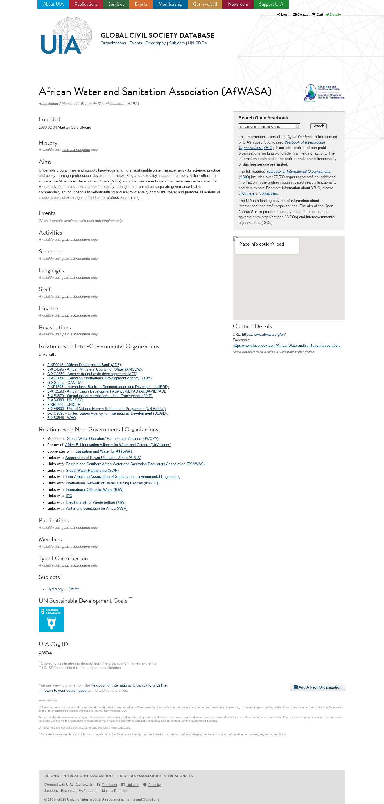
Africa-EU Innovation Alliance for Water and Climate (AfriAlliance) (118, 445)
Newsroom (238, 4)
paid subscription (301, 352)
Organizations (113, 43)
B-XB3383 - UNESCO (65, 400)
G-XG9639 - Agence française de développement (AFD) (92, 374)
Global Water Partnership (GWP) (92, 470)
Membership (170, 4)
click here (246, 193)
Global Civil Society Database (157, 35)
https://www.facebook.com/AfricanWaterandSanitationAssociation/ (286, 345)
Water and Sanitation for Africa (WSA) (96, 508)
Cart (319, 15)
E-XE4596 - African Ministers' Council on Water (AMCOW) (94, 369)
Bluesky (154, 785)
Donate (335, 15)
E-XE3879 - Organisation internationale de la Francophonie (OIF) (99, 396)
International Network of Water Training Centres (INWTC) (112, 483)
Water (74, 589)
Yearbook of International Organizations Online (129, 685)
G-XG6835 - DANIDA (64, 382)
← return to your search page (62, 690)
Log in (286, 15)
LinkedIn (132, 785)
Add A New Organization (320, 687)
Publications (85, 4)
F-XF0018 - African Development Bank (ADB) (84, 365)
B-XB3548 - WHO (61, 418)
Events (141, 4)
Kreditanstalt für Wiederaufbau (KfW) (95, 502)
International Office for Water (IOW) (94, 489)
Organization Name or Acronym (261, 126)
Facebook (109, 785)
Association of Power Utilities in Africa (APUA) (103, 458)
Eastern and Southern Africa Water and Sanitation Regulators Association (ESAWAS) (135, 464)
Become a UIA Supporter (80, 791)
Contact (303, 15)
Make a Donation (115, 791)
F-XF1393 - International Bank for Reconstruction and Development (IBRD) (108, 387)
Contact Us (84, 785)
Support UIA (271, 4)
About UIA (53, 4)
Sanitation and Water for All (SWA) (104, 451)
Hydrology (55, 589)
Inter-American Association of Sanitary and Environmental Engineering (123, 477)
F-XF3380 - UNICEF (63, 404)
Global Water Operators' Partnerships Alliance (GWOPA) (112, 438)
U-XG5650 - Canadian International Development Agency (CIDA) (99, 378)
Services (116, 4)
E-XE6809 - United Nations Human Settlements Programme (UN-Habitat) (106, 409)
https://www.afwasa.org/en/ (264, 334)
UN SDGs (197, 43)
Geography (155, 43)
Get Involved (205, 4)
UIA (60, 32)
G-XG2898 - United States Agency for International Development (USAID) (107, 413)
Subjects (177, 43)
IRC (69, 496)
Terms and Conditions (142, 799)
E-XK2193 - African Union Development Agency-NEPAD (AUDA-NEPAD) (106, 391)
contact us (268, 193)
